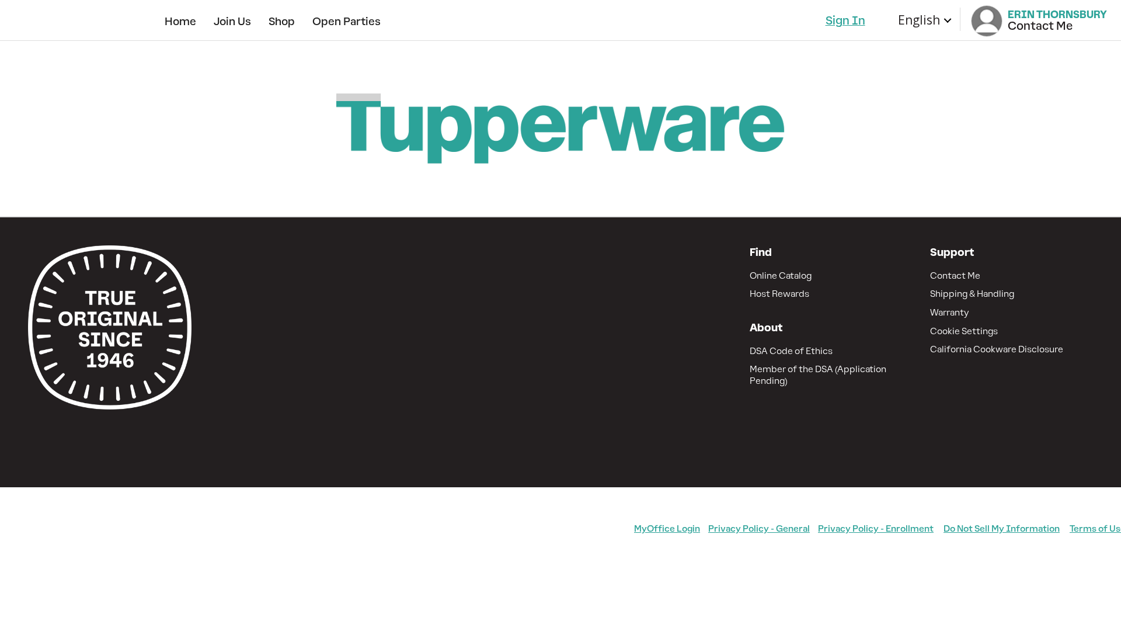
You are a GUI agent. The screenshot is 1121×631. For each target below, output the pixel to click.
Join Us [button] (232, 21)
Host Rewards (779, 294)
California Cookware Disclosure (996, 349)
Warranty (949, 312)
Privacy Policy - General (759, 528)
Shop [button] (282, 21)
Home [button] (180, 21)
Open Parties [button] (346, 21)
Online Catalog (781, 275)
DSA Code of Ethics (791, 351)
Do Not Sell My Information (1002, 528)
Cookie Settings (964, 331)
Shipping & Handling (972, 294)
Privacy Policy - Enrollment (876, 528)
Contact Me (955, 275)
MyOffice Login (667, 528)
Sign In (845, 20)
